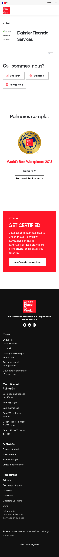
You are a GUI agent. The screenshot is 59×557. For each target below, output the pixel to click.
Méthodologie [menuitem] (10, 460)
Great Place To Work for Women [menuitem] (14, 424)
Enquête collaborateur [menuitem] (10, 342)
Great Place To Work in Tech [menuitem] (14, 432)
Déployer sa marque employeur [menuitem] (13, 355)
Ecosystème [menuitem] (9, 454)
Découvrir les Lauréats (29, 178)
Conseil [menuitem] (7, 348)
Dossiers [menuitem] (7, 490)
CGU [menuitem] (5, 506)
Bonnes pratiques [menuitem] (12, 485)
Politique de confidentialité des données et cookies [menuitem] (13, 514)
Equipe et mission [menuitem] (12, 449)
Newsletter (52, 2)
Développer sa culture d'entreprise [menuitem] (15, 372)
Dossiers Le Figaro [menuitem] (12, 501)
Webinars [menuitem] (8, 496)
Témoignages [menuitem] (10, 403)
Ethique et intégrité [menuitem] (13, 465)
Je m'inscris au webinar (27, 262)
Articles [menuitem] (7, 480)
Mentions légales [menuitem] (29, 544)
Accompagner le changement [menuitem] (11, 364)
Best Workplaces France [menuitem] (12, 415)
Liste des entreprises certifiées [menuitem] (14, 396)
